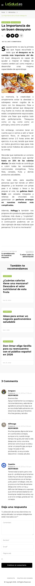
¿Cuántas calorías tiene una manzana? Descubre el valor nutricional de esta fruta (15, 286)
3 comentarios (16, 42)
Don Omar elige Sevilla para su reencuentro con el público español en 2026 (17, 350)
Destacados (15, 22)
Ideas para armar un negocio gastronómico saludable (17, 319)
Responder (13, 395)
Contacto (11, 578)
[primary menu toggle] (2, 5)
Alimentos (5, 22)
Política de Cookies (25, 578)
